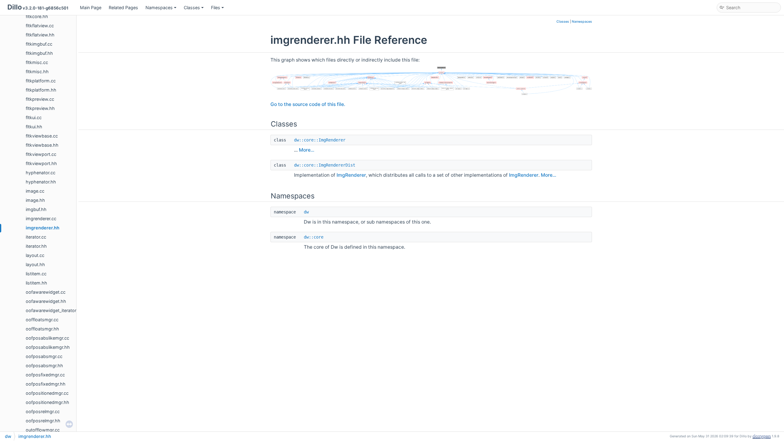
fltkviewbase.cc (42, 135)
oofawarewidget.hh (46, 301)
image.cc (35, 191)
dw (306, 211)
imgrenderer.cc (41, 218)
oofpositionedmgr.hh (47, 402)
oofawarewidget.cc (46, 292)
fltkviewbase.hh (42, 145)
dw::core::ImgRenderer (319, 140)
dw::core (313, 237)
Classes (192, 7)
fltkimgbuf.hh (39, 53)
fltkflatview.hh (40, 34)
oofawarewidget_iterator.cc (54, 310)
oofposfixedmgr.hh (46, 383)
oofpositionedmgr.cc (47, 393)
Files (215, 7)
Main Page (90, 7)
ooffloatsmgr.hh (42, 328)
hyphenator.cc (40, 172)
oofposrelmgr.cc (43, 411)
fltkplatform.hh (41, 89)
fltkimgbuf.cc (39, 44)
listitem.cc (36, 273)
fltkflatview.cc (40, 25)
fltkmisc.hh (37, 71)
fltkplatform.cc (41, 80)
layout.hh (35, 264)
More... (306, 150)
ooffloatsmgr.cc (42, 319)
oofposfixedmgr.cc (45, 374)
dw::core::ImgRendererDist (324, 165)
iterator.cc (36, 236)
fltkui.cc (34, 117)
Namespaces (159, 7)
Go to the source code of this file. (307, 104)
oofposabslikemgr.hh (48, 347)
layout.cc (35, 255)
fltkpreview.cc (40, 99)
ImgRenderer (351, 175)
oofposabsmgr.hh (44, 365)
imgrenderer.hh (42, 227)
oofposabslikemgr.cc (47, 338)
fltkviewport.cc (41, 154)
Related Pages (123, 7)
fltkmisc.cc (37, 62)
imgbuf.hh (36, 209)
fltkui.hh (34, 126)
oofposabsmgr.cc (44, 356)
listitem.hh (36, 282)
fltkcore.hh (37, 16)
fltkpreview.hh (40, 108)
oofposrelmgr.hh (43, 420)
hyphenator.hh (41, 181)
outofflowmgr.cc (43, 429)
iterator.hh (36, 246)
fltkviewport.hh (41, 163)
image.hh (35, 200)
